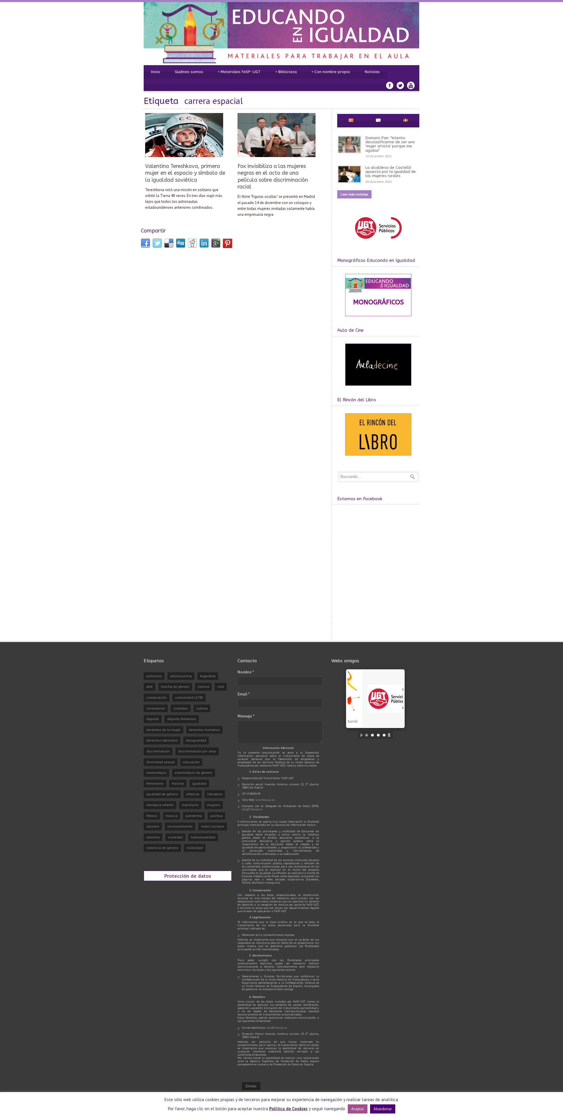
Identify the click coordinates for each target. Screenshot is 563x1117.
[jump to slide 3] (378, 735)
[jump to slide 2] (372, 735)
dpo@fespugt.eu (252, 809)
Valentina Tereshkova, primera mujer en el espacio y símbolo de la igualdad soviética (185, 173)
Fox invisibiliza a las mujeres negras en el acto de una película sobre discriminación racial (273, 176)
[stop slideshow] (390, 735)
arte (149, 686)
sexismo (153, 837)
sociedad (175, 837)
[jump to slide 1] (366, 735)
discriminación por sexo (197, 751)
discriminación (158, 751)
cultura (202, 708)
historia (178, 783)
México (151, 815)
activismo (154, 676)
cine (220, 686)
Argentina (208, 676)
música (171, 815)
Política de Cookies (288, 1108)
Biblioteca (286, 72)
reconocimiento (180, 826)
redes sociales (212, 826)
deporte (152, 719)
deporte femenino (181, 719)
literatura (214, 794)
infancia (192, 794)
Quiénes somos (189, 72)
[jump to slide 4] (384, 735)
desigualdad (196, 740)
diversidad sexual (160, 762)
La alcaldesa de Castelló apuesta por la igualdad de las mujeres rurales (390, 171)
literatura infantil (160, 805)
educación (191, 762)
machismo (190, 805)
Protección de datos (187, 875)
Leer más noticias (354, 194)
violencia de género (162, 847)
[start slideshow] (360, 735)
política (216, 815)
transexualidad (203, 837)
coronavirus (155, 708)
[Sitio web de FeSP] (378, 241)
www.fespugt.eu (265, 800)
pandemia (194, 815)
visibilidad (194, 847)
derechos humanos (204, 729)
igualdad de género (162, 794)
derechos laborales (162, 740)
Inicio (155, 72)
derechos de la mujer (163, 729)
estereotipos (156, 772)
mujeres (213, 805)
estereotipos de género (193, 772)
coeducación (156, 697)
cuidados (180, 708)
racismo (152, 826)
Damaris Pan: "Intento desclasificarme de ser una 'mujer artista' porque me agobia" (390, 144)
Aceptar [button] (357, 1108)
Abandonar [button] (383, 1108)
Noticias (372, 72)
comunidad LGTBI (189, 697)
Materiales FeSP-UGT (239, 72)
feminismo (155, 783)
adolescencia (181, 676)
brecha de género (175, 686)
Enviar (251, 1086)
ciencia (203, 686)
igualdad (199, 783)
